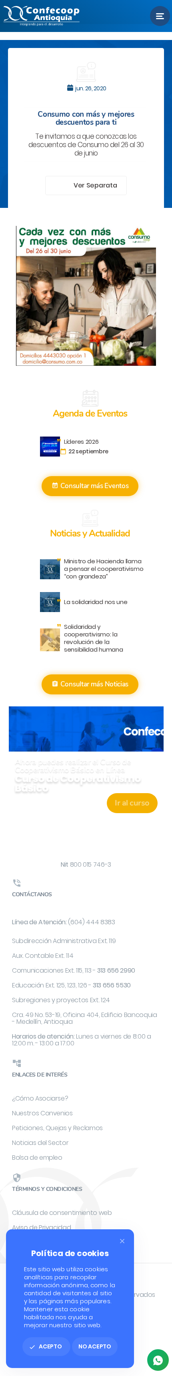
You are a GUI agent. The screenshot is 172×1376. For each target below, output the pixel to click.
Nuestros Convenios (42, 1113)
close (122, 1241)
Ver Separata (96, 185)
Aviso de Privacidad (41, 1227)
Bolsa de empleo (37, 1157)
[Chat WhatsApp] (158, 1360)
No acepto (94, 1346)
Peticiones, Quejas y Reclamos (57, 1128)
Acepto (45, 1346)
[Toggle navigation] (160, 16)
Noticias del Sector (40, 1142)
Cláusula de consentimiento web (62, 1212)
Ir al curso (132, 803)
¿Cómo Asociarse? (40, 1098)
